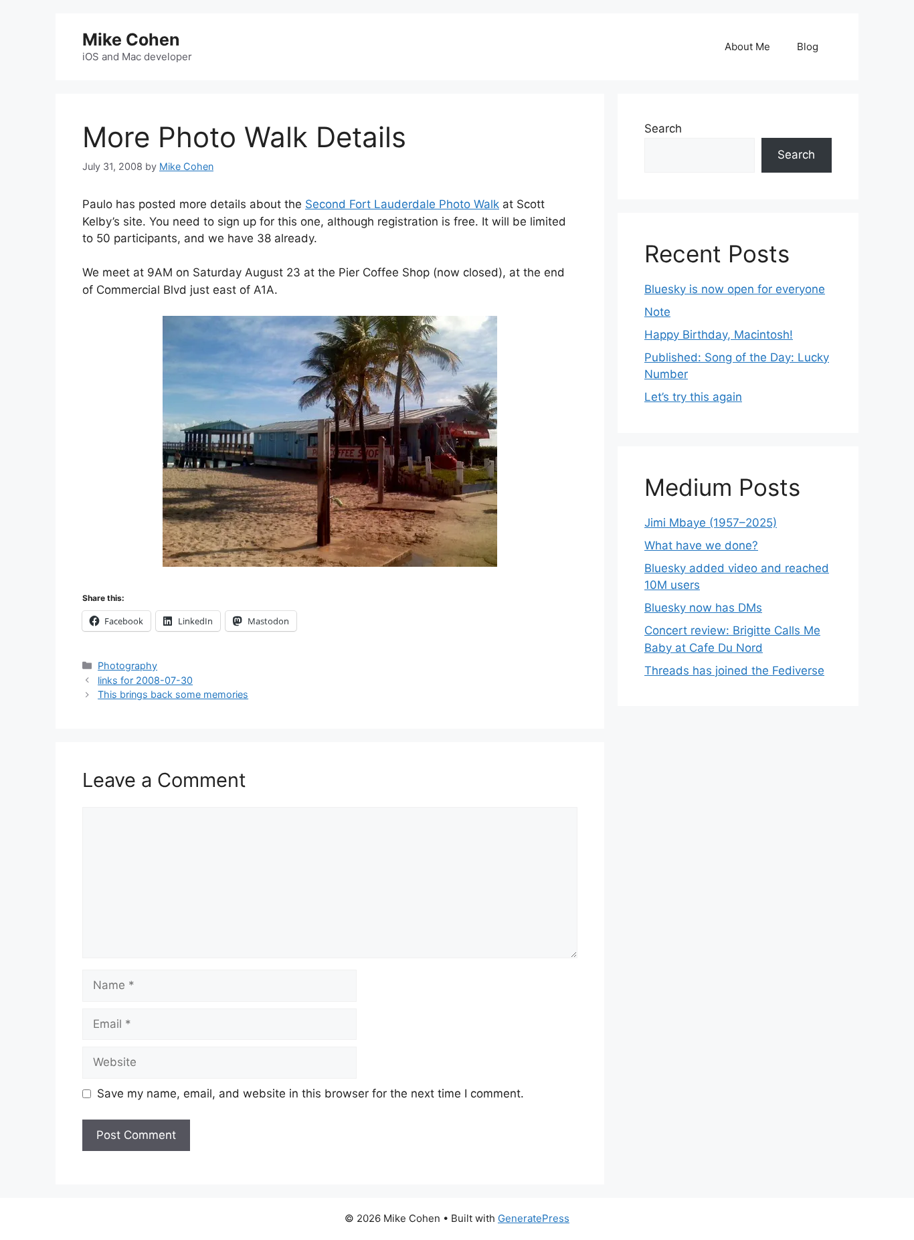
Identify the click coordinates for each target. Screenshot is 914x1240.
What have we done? (701, 545)
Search (663, 128)
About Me (747, 46)
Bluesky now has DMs (703, 607)
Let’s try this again (693, 397)
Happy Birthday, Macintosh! (718, 334)
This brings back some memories (173, 694)
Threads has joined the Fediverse (734, 670)
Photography (127, 665)
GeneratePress (533, 1218)
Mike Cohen (131, 39)
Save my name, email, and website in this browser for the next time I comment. (310, 1093)
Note (657, 312)
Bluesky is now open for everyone (734, 289)
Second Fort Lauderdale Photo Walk (402, 204)
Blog (807, 46)
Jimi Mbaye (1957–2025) (710, 522)
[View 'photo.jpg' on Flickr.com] (329, 444)
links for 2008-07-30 (145, 680)
